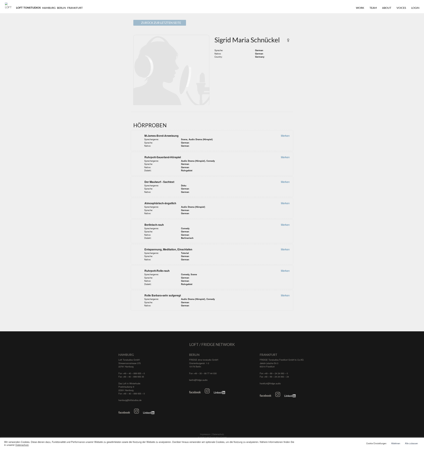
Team (373, 7)
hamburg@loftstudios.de (129, 400)
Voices (401, 7)
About (386, 7)
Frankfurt (75, 7)
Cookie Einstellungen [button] (376, 443)
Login (415, 7)
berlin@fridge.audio (198, 379)
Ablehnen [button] (395, 443)
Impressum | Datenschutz (212, 434)
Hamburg (49, 7)
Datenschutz (22, 444)
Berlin (61, 7)
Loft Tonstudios (28, 7)
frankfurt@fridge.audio (270, 383)
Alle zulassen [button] (411, 443)
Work (360, 7)
